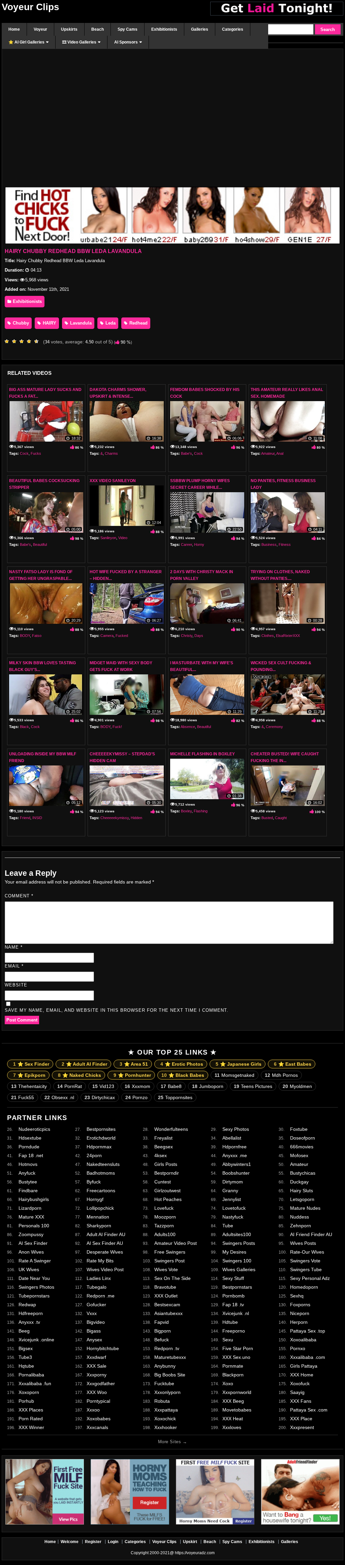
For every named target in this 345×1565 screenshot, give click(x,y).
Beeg (24, 1331)
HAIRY (48, 323)
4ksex (160, 1155)
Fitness (285, 544)
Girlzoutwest (167, 1190)
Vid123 (103, 1086)
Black (24, 727)
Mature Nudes (305, 1208)
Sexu (227, 1339)
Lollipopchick (100, 1208)
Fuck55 (22, 1097)
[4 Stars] (30, 341)
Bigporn (162, 1331)
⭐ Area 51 (134, 1064)
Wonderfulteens (171, 1129)
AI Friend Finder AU (311, 1234)
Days (198, 636)
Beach (209, 1541)
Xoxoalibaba (303, 1339)
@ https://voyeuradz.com (192, 1552)
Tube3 (25, 1357)
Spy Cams (232, 1541)
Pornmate (232, 1366)
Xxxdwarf (96, 1357)
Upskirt (190, 1541)
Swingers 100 (236, 1260)
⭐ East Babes (292, 1064)
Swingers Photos (36, 1287)
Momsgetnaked (234, 1075)
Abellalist (231, 1138)
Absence (188, 727)
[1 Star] (8, 341)
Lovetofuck (234, 1208)
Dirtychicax (100, 1097)
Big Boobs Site (169, 1374)
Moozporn (165, 1217)
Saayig (297, 1392)
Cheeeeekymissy (114, 818)
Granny (230, 1190)
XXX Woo (97, 1392)
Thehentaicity (29, 1086)
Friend (25, 818)
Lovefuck (164, 1208)
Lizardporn (30, 1208)
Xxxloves (231, 1427)
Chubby (20, 323)
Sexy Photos (235, 1129)
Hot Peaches (168, 1199)
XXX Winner (31, 1427)
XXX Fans (300, 1401)
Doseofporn (302, 1138)
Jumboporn (207, 1086)
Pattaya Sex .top (307, 1331)
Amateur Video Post (175, 1243)
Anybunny (165, 1366)
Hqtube (26, 1366)
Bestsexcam (167, 1304)
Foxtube (299, 1129)
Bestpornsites (101, 1129)
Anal (279, 453)
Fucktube (164, 1383)
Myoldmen (297, 1086)
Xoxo (227, 1383)
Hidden (136, 818)
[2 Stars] (16, 341)
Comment (19, 895)
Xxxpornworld (236, 1392)
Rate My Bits (100, 1260)
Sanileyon (108, 538)
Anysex (94, 1339)
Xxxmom (137, 1086)
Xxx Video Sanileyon (113, 480)
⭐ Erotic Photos (181, 1064)
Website (16, 984)
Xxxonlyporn (167, 1392)
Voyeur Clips (30, 7)
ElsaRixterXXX (288, 636)
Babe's (186, 453)
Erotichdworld (101, 1138)
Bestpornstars (237, 1287)
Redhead (138, 323)
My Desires (234, 1252)
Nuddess (299, 1217)
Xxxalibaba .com (307, 1357)
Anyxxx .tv (29, 1322)
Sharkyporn (99, 1225)
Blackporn (233, 1374)
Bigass (94, 1331)
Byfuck (94, 1181)
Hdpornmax (99, 1146)
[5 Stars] (38, 341)
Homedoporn (304, 1287)
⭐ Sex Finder (31, 1064)
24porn (94, 1155)
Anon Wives (31, 1252)
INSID (37, 818)
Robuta (162, 1401)
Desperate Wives (105, 1252)
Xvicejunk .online (36, 1339)
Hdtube (230, 1322)
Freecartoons (101, 1190)
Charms (111, 453)
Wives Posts (303, 1243)
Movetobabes (236, 1410)
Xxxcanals (97, 1427)
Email (14, 966)
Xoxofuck (300, 1383)
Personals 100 (34, 1225)
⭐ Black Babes (182, 1075)
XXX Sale (96, 1366)
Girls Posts (165, 1164)
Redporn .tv (166, 1348)
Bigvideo (96, 1322)
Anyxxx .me (234, 1155)
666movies (301, 1146)
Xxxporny (96, 1374)
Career (186, 544)
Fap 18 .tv (233, 1304)
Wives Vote (166, 1269)
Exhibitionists (26, 301)
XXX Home (301, 1374)
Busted (267, 818)
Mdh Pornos (281, 1075)
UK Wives (29, 1269)
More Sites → (172, 1441)
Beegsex (163, 1146)
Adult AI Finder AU (106, 1234)
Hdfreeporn (31, 1313)
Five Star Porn (237, 1348)
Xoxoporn (29, 1392)
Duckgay (299, 1181)
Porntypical (98, 1401)
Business (269, 544)
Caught (281, 818)
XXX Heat (232, 1418)
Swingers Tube (306, 1269)
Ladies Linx (99, 1278)
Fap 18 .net (31, 1155)
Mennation (98, 1217)
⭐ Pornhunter (132, 1075)
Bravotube (165, 1287)
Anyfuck (27, 1173)
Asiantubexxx (168, 1313)
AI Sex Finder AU (105, 1243)
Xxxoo (93, 1410)
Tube (227, 1225)
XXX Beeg (233, 1401)
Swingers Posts (238, 1243)
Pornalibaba (31, 1374)
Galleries (289, 1541)
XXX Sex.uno (236, 1357)
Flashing (201, 811)
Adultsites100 (236, 1234)
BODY (25, 636)
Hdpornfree (234, 1146)
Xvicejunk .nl (235, 1313)
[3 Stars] (23, 341)
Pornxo (297, 1348)
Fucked (122, 636)
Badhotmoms (101, 1173)
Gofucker (96, 1304)
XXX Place (301, 1418)
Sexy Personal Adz (310, 1278)
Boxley (186, 811)
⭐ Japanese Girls (238, 1064)
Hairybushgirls (34, 1199)
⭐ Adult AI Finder (84, 1064)
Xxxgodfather (101, 1383)
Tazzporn (164, 1225)
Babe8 (171, 1086)
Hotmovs (28, 1164)
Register (93, 1541)
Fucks (36, 453)
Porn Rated (31, 1418)
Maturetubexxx (170, 1357)
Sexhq (297, 1295)
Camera (107, 636)
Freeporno (233, 1331)
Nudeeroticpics (34, 1129)
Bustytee (28, 1181)
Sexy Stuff (233, 1278)
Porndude (29, 1146)
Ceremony (274, 727)
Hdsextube (30, 1138)
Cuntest (162, 1181)
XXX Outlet (166, 1295)
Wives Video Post (105, 1269)
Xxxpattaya (166, 1410)
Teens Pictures (253, 1086)
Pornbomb (233, 1295)
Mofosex (299, 1155)
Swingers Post (169, 1260)
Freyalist (163, 1138)
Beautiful (40, 544)
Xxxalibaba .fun (35, 1383)
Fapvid (161, 1322)
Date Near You (34, 1278)
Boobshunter (236, 1173)
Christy (186, 636)
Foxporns (300, 1304)
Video (122, 538)
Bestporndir (166, 1173)
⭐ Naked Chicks (79, 1075)
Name (14, 947)
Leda (110, 323)
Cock (24, 453)
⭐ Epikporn (29, 1075)
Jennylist (231, 1199)
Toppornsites (175, 1097)
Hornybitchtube (103, 1348)
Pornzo (136, 1097)
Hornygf (95, 1199)
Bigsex (26, 1348)
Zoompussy (31, 1234)
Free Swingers (169, 1252)
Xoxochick (165, 1418)
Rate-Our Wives (307, 1252)
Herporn (299, 1322)
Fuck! (117, 727)
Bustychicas (302, 1173)
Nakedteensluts (103, 1164)
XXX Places (31, 1410)
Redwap (27, 1304)
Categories (135, 1541)
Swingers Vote (305, 1260)
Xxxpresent (302, 1427)
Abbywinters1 (236, 1164)
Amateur (268, 453)
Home (50, 1541)
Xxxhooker (165, 1427)
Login (113, 1541)
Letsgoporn (302, 1199)
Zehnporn (300, 1225)
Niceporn (299, 1313)
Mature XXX (31, 1217)
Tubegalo (96, 1287)
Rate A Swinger (35, 1260)
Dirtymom (232, 1181)
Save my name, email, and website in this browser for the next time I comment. (116, 1010)
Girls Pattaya (303, 1366)
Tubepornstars (34, 1295)
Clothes (267, 636)
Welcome (70, 1541)
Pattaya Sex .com (308, 1410)
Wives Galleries (238, 1269)
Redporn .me (101, 1295)
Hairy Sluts (301, 1190)
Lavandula (80, 323)
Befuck (161, 1339)
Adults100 (165, 1234)
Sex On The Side (172, 1278)
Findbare (28, 1190)
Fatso (36, 636)
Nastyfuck (232, 1217)
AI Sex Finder (33, 1243)
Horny (199, 544)
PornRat (69, 1086)
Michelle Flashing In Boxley (202, 754)
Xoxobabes (99, 1418)
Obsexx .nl (59, 1097)
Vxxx (92, 1313)
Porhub (26, 1401)
